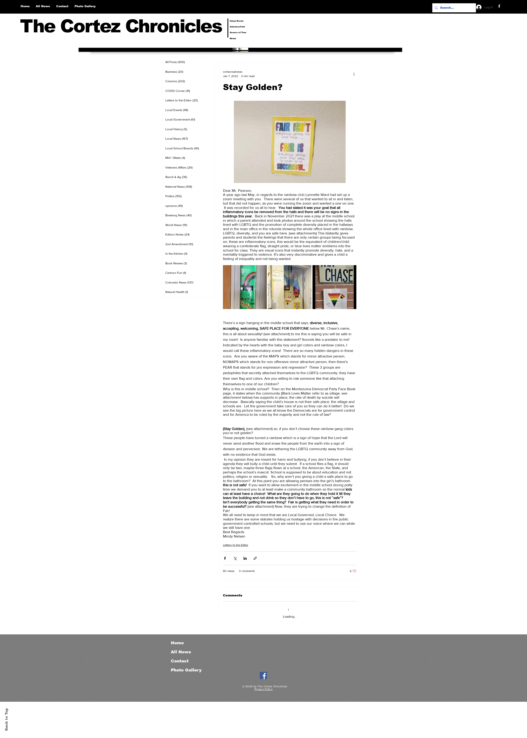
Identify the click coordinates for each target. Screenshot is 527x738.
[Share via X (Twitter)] (235, 558)
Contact (180, 661)
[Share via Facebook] (225, 558)
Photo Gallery (186, 670)
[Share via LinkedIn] (245, 558)
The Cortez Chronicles (121, 26)
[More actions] (353, 73)
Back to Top (6, 719)
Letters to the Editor (235, 545)
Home (177, 643)
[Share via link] (255, 558)
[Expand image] (245, 287)
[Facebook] (499, 6)
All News (181, 652)
